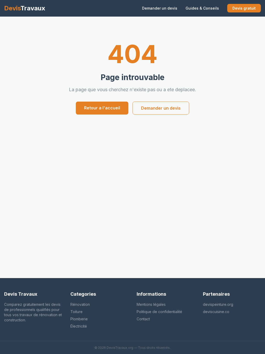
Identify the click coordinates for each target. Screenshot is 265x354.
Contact (143, 319)
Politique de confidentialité (159, 311)
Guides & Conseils (202, 8)
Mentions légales (151, 304)
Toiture (76, 311)
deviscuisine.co (216, 311)
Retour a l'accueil (102, 107)
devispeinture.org (218, 304)
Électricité (78, 326)
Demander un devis (159, 8)
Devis (24, 8)
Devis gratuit (244, 8)
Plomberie (79, 319)
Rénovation (80, 304)
